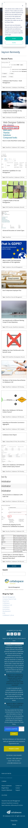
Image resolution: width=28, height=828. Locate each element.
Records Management (17, 117)
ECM (7, 177)
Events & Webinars (7, 790)
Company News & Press (11, 441)
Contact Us (19, 785)
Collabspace (15, 87)
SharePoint (8, 147)
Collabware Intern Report (10, 435)
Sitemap (14, 824)
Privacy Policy (14, 820)
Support (18, 790)
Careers (18, 788)
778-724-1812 (15, 760)
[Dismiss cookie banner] (22, 6)
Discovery (25, 117)
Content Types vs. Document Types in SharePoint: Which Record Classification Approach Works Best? (14, 556)
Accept (14, 38)
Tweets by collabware (6, 778)
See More (14, 566)
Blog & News (5, 788)
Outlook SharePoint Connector (10, 803)
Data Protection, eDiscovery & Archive (12, 805)
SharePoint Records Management (11, 801)
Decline (14, 42)
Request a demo (14, 748)
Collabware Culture (8, 615)
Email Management (22, 87)
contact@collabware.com (14, 763)
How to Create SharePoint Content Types (14, 140)
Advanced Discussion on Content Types (13, 230)
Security (10, 327)
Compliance (23, 147)
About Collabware (7, 785)
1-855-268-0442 (17, 758)
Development (17, 357)
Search (5, 570)
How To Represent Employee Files (12, 290)
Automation (8, 87)
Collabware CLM (15, 147)
